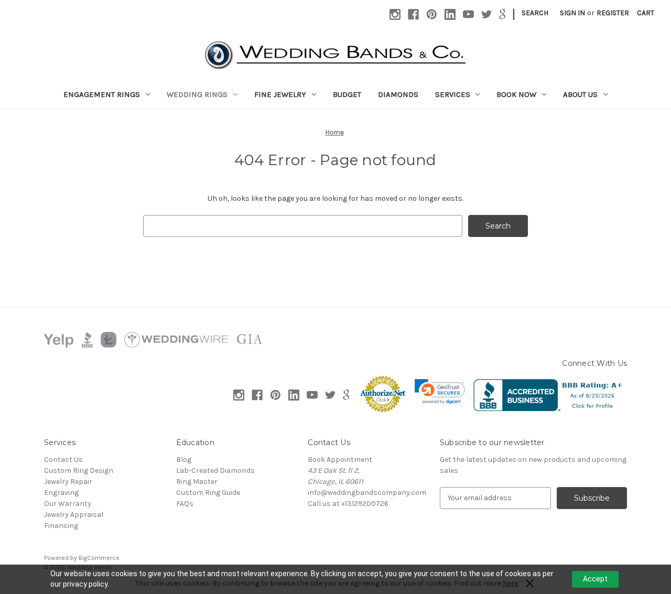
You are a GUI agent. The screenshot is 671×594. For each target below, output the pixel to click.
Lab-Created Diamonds (215, 470)
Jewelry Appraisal (73, 514)
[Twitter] (486, 14)
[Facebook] (413, 14)
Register (613, 12)
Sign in (572, 12)
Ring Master (197, 481)
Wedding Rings (197, 94)
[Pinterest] (431, 14)
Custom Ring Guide (208, 492)
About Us (580, 94)
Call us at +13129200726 (348, 503)
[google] (502, 14)
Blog (183, 459)
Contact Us (63, 459)
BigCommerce (99, 557)
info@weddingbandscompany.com (367, 492)
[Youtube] (468, 14)
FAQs (184, 503)
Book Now (516, 94)
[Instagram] (395, 14)
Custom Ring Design (78, 470)
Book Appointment (340, 459)
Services (452, 94)
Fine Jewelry (280, 94)
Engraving (61, 492)
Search (535, 12)
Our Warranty (67, 503)
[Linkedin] (450, 14)
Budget (347, 94)
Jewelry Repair (68, 481)
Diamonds (398, 94)
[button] (440, 392)
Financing (61, 525)
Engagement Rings (101, 94)
